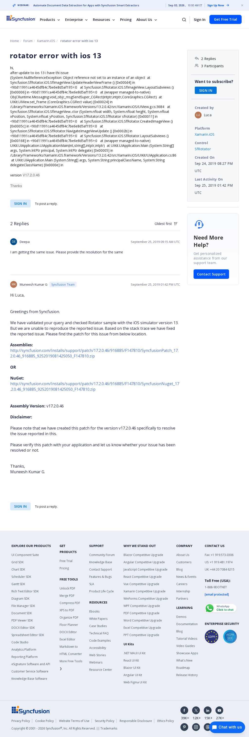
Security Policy (104, 721)
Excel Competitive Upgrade (142, 628)
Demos (181, 617)
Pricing (126, 19)
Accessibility (97, 648)
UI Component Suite (25, 555)
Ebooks (94, 611)
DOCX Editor (68, 632)
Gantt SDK (18, 584)
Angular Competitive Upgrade (144, 562)
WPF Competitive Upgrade (142, 606)
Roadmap (183, 668)
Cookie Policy (44, 721)
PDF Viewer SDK (22, 620)
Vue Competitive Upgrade (141, 584)
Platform (202, 128)
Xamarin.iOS (46, 41)
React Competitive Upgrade (143, 577)
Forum (28, 41)
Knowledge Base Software (29, 679)
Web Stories (97, 655)
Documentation (187, 624)
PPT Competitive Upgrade (141, 635)
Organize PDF (69, 617)
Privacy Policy (20, 721)
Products (47, 19)
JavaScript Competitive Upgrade (146, 569)
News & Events (186, 577)
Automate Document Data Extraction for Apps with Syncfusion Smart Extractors (86, 5)
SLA (91, 584)
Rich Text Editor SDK (25, 591)
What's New (184, 660)
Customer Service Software (29, 671)
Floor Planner (69, 625)
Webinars (95, 662)
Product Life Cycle (101, 591)
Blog (179, 569)
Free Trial (66, 561)
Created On (205, 157)
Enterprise (74, 19)
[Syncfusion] (30, 710)
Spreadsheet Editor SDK (27, 635)
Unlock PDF (67, 588)
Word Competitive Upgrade (143, 620)
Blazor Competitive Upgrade (143, 555)
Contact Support (211, 274)
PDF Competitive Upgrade (142, 613)
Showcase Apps (187, 653)
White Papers (98, 619)
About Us (144, 19)
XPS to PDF (67, 610)
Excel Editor (67, 639)
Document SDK (21, 613)
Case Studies (98, 626)
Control (201, 143)
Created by (204, 107)
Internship (183, 591)
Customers (183, 562)
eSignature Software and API (30, 664)
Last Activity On (209, 179)
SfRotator (203, 149)
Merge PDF (67, 596)
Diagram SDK (20, 598)
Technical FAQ (99, 633)
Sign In (199, 19)
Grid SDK (17, 562)
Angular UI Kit (133, 675)
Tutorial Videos (186, 639)
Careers (181, 584)
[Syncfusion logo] (24, 18)
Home (14, 41)
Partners (182, 598)
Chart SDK (18, 569)
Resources (101, 19)
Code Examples (100, 640)
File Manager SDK (23, 606)
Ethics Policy (165, 721)
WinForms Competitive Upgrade (146, 598)
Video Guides (185, 646)
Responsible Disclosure (136, 721)
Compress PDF (70, 603)
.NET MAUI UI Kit (134, 653)
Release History (187, 675)
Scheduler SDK (21, 577)
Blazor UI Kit (132, 668)
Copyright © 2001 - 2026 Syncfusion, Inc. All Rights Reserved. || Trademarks (64, 728)
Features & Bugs (100, 577)
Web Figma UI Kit (135, 682)
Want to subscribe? (214, 81)
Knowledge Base (100, 562)
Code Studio (19, 642)
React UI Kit (131, 660)
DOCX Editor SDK (23, 628)
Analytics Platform (23, 649)
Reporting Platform (24, 657)
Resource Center (100, 670)
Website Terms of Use (74, 721)
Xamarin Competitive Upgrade (145, 591)
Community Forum (102, 555)
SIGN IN (20, 203)
